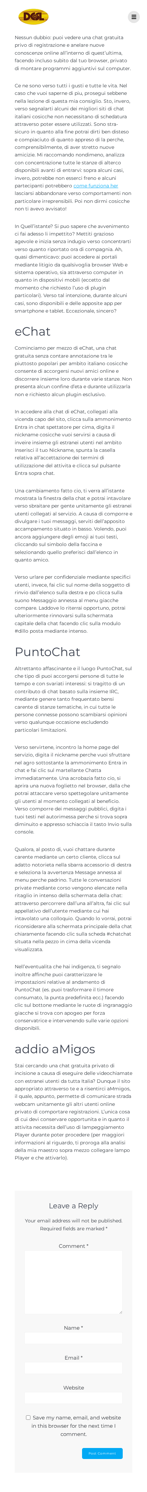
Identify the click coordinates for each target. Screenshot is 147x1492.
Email (74, 1357)
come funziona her (96, 186)
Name (73, 1328)
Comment (74, 1246)
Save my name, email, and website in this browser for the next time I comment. (76, 1425)
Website (73, 1387)
